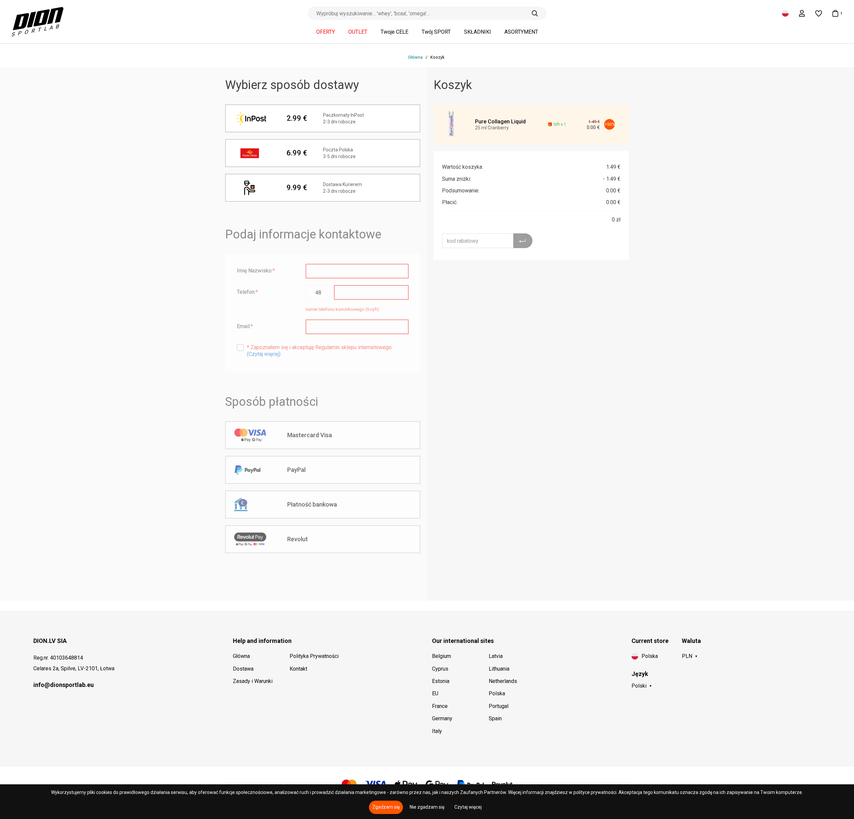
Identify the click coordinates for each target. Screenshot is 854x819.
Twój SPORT (436, 32)
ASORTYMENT (521, 32)
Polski (639, 686)
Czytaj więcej (468, 807)
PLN (687, 656)
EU (435, 693)
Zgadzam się (386, 807)
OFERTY (325, 32)
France (440, 706)
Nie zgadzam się (427, 807)
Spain (495, 718)
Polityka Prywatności (314, 656)
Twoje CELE (394, 32)
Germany (442, 718)
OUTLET (357, 32)
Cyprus (440, 669)
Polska (497, 693)
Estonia (440, 681)
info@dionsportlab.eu (63, 684)
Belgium (441, 656)
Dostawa (243, 669)
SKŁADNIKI (477, 32)
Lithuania (499, 669)
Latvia (496, 656)
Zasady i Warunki (253, 681)
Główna (416, 57)
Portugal (498, 706)
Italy (437, 731)
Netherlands (503, 681)
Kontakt (298, 669)
